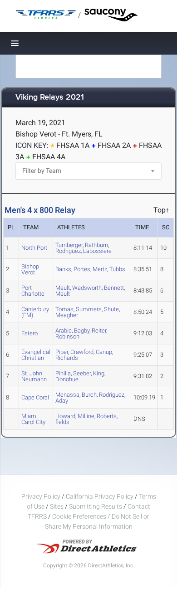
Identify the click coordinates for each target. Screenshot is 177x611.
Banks (63, 269)
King (98, 373)
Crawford (81, 351)
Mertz (100, 269)
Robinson (67, 336)
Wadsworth (87, 287)
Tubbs (117, 269)
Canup (104, 351)
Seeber (82, 373)
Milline (86, 416)
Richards (66, 357)
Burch (89, 394)
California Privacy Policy (99, 496)
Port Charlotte (32, 290)
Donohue (67, 379)
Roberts (107, 416)
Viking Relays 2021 (49, 97)
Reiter (99, 330)
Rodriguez (68, 250)
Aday (61, 400)
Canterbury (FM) (35, 312)
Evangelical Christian (35, 354)
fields (62, 422)
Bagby (81, 330)
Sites (57, 506)
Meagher (66, 315)
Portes (82, 269)
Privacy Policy (40, 496)
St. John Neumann (34, 376)
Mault (62, 293)
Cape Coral (35, 397)
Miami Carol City (33, 419)
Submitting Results (95, 506)
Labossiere (97, 250)
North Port (34, 247)
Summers (89, 309)
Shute (111, 309)
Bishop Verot (30, 269)
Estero (29, 333)
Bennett (114, 287)
